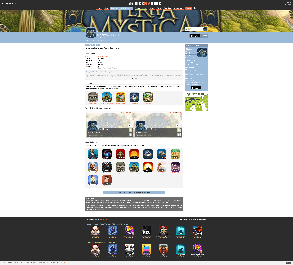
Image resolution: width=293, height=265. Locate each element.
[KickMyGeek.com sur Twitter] (96, 219)
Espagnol (197, 82)
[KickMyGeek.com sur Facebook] (98, 219)
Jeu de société (101, 56)
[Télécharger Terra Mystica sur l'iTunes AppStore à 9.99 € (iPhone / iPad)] (195, 35)
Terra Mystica (103, 129)
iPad (186, 78)
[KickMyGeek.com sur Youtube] (104, 219)
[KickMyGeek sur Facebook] (5, 3)
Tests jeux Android (140, 8)
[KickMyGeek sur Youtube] (10, 3)
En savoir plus (62, 262)
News (106, 8)
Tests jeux (121, 8)
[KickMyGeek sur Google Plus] (7, 3)
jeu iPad (97, 45)
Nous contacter (178, 8)
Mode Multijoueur (189, 67)
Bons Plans (167, 8)
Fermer (289, 263)
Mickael (98, 132)
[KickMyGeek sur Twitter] (3, 3)
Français (203, 82)
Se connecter (288, 4)
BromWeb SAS (202, 219)
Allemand (187, 82)
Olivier (146, 132)
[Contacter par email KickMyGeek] (15, 3)
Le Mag (188, 8)
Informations (90, 40)
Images (111, 40)
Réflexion (108, 56)
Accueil (99, 8)
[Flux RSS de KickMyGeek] (13, 3)
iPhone (190, 78)
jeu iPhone (92, 45)
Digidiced (88, 45)
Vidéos (152, 8)
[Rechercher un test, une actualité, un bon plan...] (195, 8)
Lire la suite (134, 78)
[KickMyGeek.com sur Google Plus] (101, 219)
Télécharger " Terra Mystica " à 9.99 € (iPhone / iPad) (134, 192)
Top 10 (159, 8)
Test (97, 40)
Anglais (192, 82)
